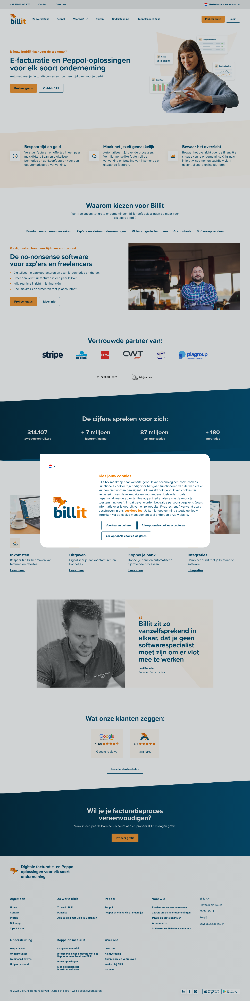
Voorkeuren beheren (119, 525)
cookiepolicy (133, 510)
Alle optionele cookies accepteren (163, 525)
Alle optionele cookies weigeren (126, 536)
